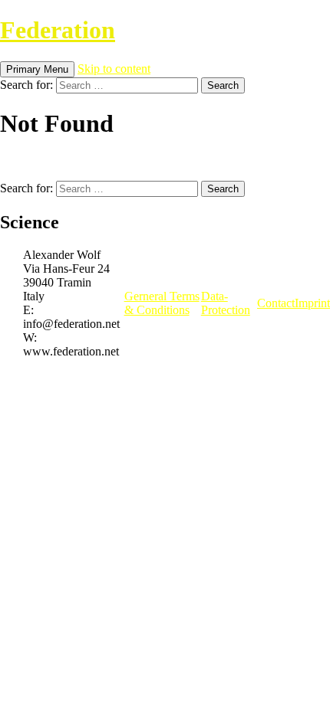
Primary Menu (37, 69)
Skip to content (114, 68)
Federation (57, 30)
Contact (276, 303)
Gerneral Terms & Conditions (162, 303)
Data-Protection (225, 303)
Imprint (312, 303)
